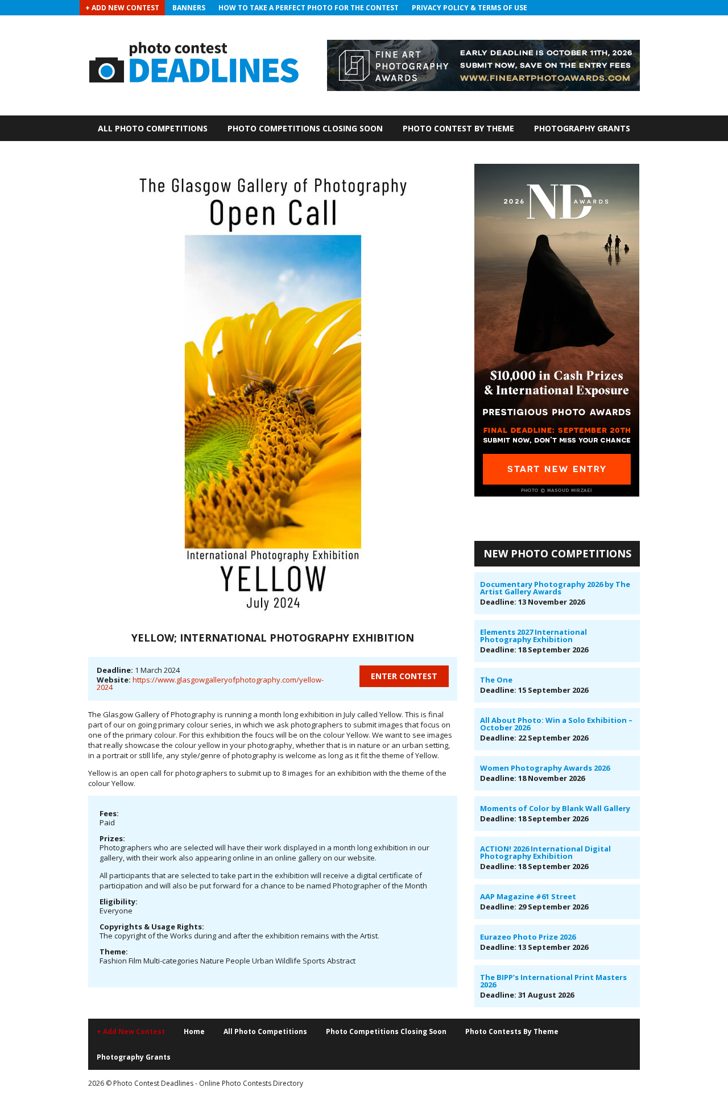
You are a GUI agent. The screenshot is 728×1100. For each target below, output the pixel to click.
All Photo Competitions (153, 128)
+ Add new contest (131, 1031)
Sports (314, 961)
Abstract (341, 961)
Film (135, 961)
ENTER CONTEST (404, 676)
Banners (188, 8)
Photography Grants (582, 128)
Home (194, 1031)
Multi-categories (170, 961)
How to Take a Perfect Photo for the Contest (308, 8)
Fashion (113, 961)
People (238, 961)
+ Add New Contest (122, 8)
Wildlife (288, 961)
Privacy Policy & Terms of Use (469, 8)
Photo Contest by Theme (458, 128)
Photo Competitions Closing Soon (305, 128)
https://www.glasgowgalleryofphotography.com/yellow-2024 (210, 683)
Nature (212, 961)
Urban (263, 961)
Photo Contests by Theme (512, 1031)
